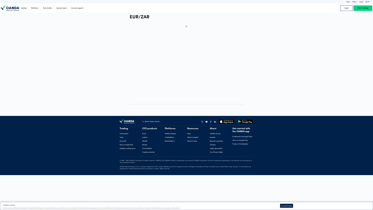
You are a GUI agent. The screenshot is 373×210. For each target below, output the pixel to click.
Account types (62, 8)
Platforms (34, 8)
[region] (186, 206)
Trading (24, 8)
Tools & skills (47, 8)
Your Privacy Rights (216, 152)
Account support (77, 8)
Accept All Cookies (286, 205)
